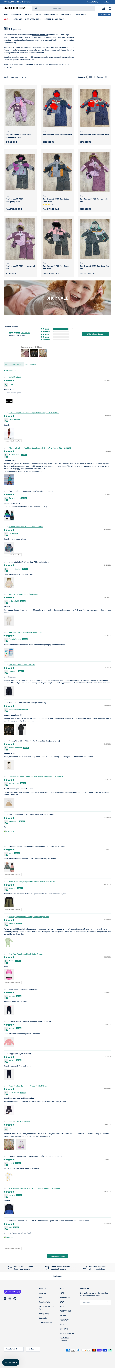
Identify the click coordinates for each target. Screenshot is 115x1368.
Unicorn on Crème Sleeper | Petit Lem (23, 594)
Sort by (6, 77)
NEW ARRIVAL (16, 14)
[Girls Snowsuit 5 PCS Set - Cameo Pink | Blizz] (57, 239)
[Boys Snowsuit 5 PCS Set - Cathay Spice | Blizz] (57, 172)
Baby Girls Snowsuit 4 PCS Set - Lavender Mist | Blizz (18, 135)
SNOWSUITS (64, 1315)
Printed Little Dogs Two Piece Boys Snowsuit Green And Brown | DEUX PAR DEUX (40, 448)
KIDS (62, 1306)
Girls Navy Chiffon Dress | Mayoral (22, 664)
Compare (81, 77)
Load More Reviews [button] (57, 1256)
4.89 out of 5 (25, 333)
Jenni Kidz (18, 64)
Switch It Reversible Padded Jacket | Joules (26, 527)
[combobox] (63, 8)
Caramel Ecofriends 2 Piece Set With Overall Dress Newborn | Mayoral (36, 776)
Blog (40, 1297)
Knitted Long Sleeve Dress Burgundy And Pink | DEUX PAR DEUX (34, 413)
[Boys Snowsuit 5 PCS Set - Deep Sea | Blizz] (94, 239)
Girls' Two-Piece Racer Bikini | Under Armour (26, 954)
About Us (42, 1293)
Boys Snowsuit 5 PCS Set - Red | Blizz (57, 134)
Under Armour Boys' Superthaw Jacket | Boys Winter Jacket (32, 881)
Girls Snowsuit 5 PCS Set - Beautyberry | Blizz (16, 200)
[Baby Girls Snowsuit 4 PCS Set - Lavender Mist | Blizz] (20, 108)
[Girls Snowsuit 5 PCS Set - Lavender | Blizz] (94, 172)
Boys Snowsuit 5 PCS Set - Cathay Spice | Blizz (56, 200)
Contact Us (43, 1318)
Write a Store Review (95, 334)
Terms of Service (45, 1322)
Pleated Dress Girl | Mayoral (19, 1121)
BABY (62, 1302)
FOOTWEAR (64, 1320)
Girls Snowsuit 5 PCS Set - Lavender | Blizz (94, 200)
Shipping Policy (45, 1302)
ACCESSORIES (65, 1311)
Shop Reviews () (32, 364)
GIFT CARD (17, 19)
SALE (62, 1324)
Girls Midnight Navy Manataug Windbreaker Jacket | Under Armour (34, 1188)
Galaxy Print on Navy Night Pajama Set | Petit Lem (28, 1086)
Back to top (57, 1276)
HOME (6, 14)
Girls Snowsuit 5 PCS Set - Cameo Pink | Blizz (56, 267)
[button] (110, 8)
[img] (19, 332)
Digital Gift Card (15, 377)
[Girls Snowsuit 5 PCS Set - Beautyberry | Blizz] (20, 172)
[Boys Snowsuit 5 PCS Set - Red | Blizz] (57, 108)
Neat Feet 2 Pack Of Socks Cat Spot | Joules (25, 632)
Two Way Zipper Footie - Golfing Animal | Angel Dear (29, 917)
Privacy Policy (44, 1313)
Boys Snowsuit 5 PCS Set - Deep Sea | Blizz (94, 267)
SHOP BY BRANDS (67, 1333)
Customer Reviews (11, 326)
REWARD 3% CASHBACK (54, 19)
